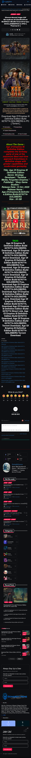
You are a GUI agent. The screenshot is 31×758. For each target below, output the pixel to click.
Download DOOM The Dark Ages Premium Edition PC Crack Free (15, 615)
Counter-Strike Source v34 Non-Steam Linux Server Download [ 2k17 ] (14, 522)
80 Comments (16, 496)
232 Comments (17, 487)
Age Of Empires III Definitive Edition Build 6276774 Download (13, 343)
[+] (20, 430)
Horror (24, 648)
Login (27, 420)
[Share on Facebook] (13, 30)
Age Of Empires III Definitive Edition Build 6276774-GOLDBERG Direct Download (13, 350)
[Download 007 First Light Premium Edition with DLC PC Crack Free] (15, 595)
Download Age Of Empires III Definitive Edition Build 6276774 (13, 369)
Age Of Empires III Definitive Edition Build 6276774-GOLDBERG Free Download (13, 362)
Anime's (9, 571)
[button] (25, 1)
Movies (9, 559)
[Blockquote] (13, 430)
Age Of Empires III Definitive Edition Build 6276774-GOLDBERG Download (13, 354)
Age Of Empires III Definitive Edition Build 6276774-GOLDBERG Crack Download (13, 347)
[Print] (20, 30)
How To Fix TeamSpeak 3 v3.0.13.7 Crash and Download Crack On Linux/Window (15, 610)
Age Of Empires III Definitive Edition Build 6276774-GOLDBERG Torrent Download (13, 366)
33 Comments (16, 514)
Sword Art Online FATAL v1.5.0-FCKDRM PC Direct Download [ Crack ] (14, 485)
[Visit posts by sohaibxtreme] (4, 487)
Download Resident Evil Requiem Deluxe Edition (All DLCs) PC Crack (15, 619)
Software (9, 547)
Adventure (13, 14)
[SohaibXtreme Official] (7, 1)
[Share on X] (15, 30)
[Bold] (3, 430)
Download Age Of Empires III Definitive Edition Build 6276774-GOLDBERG (13, 377)
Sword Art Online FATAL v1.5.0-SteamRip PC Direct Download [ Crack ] (14, 495)
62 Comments (16, 506)
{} (18, 430)
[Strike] (8, 430)
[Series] (5, 566)
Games (18, 14)
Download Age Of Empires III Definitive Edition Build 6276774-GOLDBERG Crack (13, 381)
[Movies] (5, 560)
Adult (9, 577)
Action (5, 482)
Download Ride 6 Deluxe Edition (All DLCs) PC (14, 622)
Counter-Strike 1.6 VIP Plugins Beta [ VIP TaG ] (13, 513)
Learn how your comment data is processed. (14, 434)
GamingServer (7, 519)
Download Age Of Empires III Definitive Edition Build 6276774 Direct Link (13, 373)
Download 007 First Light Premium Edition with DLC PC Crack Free (15, 605)
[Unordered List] (11, 430)
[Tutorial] (5, 554)
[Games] (5, 536)
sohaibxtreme (8, 487)
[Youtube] (21, 459)
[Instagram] (9, 459)
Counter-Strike (10, 541)
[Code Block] (15, 430)
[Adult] (5, 578)
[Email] (17, 30)
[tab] (6, 127)
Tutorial (13, 519)
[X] (21, 455)
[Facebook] (9, 455)
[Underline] (6, 430)
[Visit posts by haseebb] (7, 34)
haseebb (11, 33)
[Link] (17, 430)
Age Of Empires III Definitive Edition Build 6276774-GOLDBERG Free (13, 358)
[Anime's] (5, 572)
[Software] (5, 548)
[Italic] (4, 430)
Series (9, 565)
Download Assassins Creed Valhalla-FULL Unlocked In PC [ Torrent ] (15, 504)
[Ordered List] (10, 430)
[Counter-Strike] (5, 542)
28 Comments (16, 524)
